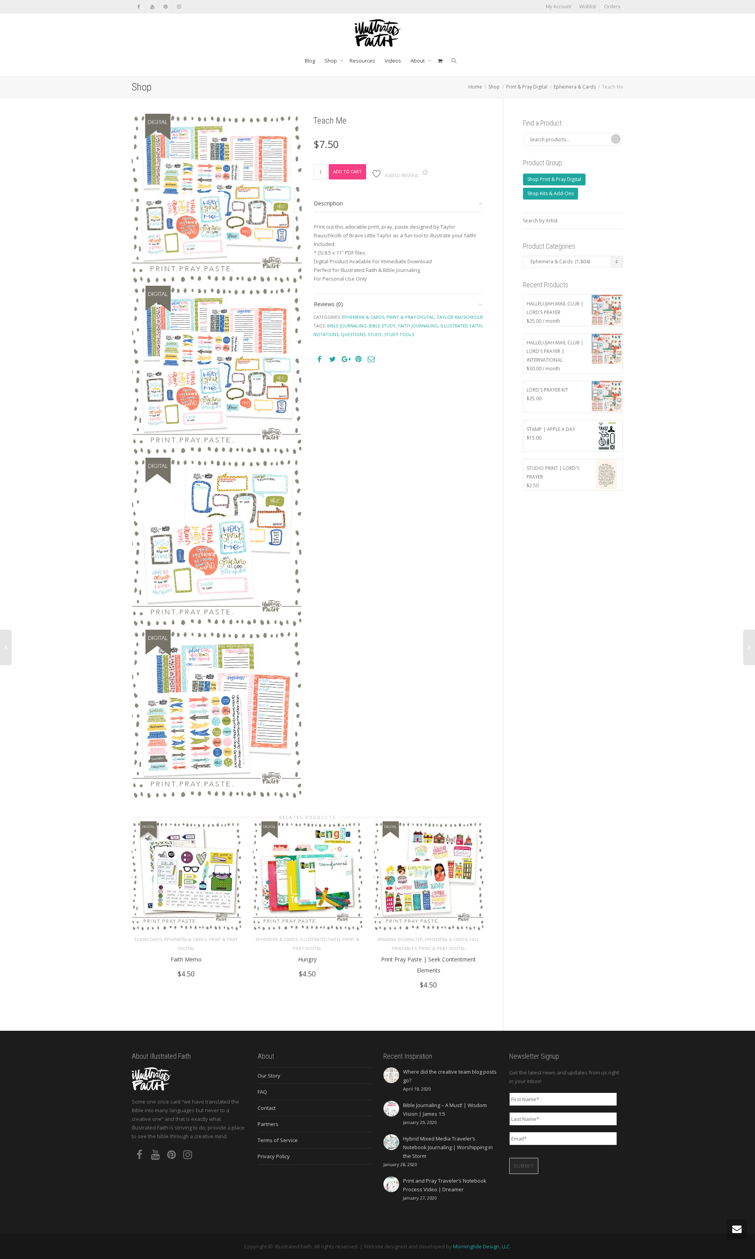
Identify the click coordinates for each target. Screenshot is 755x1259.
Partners (268, 1124)
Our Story (269, 1075)
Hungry (307, 959)
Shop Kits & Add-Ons (550, 193)
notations (326, 334)
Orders (612, 6)
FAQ (262, 1091)
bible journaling (346, 326)
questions (353, 334)
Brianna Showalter (400, 939)
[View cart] (439, 60)
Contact (267, 1107)
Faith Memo (186, 959)
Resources (362, 60)
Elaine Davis (148, 939)
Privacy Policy (274, 1156)
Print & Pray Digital (526, 86)
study (375, 334)
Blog (310, 60)
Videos (393, 60)
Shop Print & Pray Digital (554, 179)
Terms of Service (278, 1140)
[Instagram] (178, 6)
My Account (558, 6)
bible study (382, 326)
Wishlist (587, 6)
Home (475, 86)
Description (328, 203)
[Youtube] (151, 6)
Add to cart (347, 171)
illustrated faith (461, 326)
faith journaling (418, 326)
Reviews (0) (328, 304)
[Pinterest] (165, 6)
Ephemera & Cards (575, 86)
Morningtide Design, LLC (481, 1246)
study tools (399, 334)
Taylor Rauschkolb (459, 317)
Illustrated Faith (320, 939)
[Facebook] (138, 6)
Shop (331, 60)
